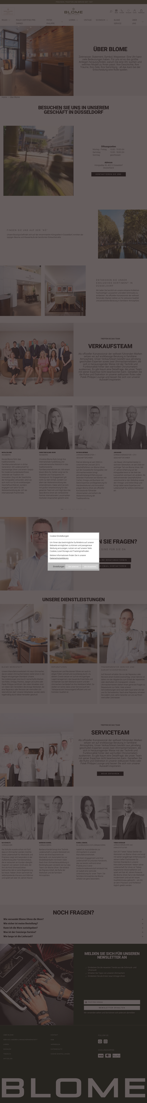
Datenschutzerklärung (59, 558)
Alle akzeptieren (90, 567)
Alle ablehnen (73, 567)
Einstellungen (58, 566)
